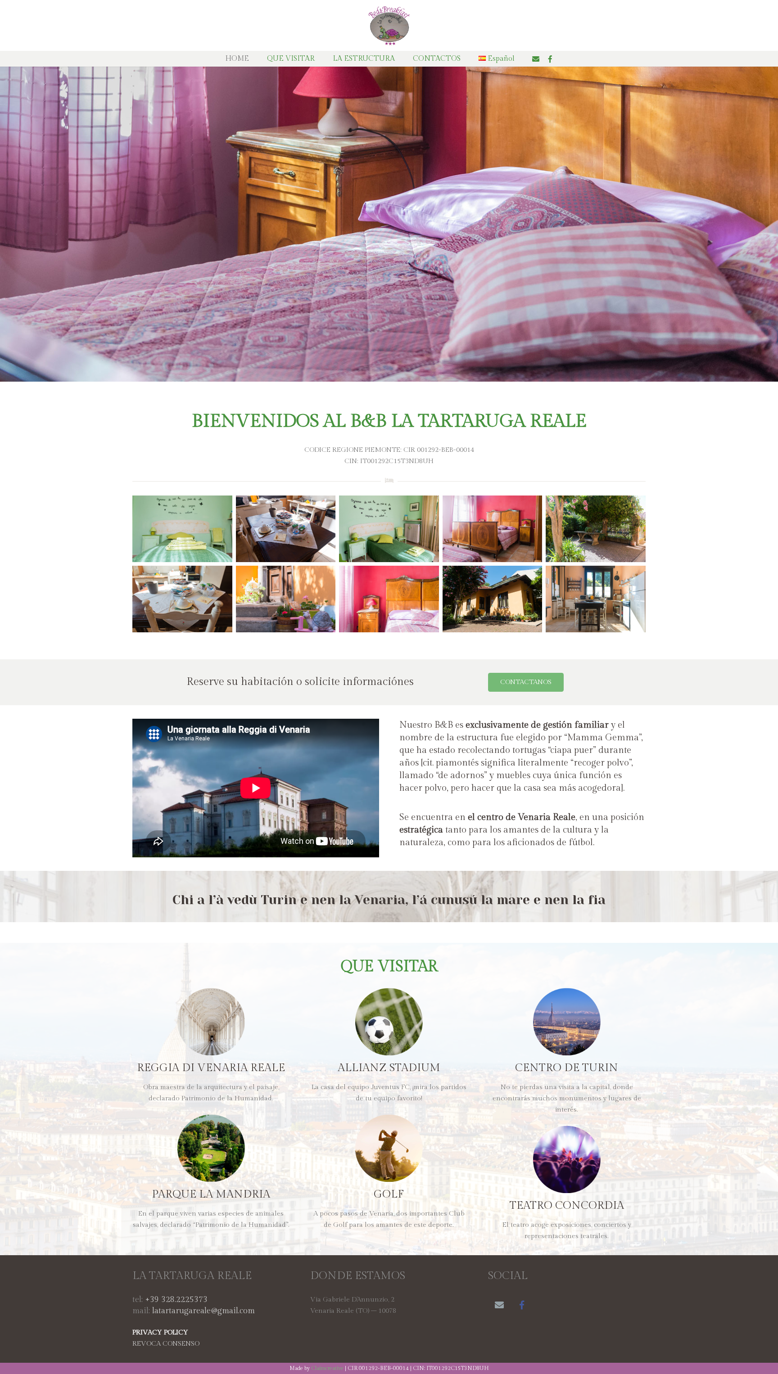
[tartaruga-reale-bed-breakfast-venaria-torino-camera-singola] (182, 529)
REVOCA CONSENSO (165, 1343)
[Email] (499, 1305)
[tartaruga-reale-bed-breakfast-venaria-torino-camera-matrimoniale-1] (492, 529)
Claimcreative (327, 1368)
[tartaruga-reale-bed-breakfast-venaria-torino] (595, 529)
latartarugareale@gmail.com (203, 1310)
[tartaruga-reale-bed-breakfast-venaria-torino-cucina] (595, 599)
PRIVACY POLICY (160, 1332)
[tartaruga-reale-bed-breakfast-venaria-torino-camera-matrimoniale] (389, 599)
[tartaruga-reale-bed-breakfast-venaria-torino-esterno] (286, 599)
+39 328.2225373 (176, 1299)
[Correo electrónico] (536, 59)
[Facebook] (550, 59)
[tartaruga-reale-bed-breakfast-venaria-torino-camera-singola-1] (389, 529)
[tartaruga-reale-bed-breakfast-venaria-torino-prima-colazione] (182, 599)
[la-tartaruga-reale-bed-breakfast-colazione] (286, 529)
